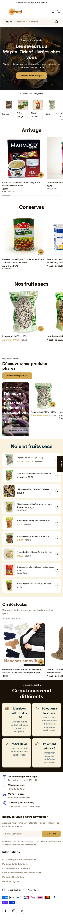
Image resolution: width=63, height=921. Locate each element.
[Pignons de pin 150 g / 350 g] (23, 311)
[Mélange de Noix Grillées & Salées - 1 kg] (9, 491)
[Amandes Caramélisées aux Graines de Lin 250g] (9, 585)
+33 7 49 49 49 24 (16, 789)
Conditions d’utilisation (50, 841)
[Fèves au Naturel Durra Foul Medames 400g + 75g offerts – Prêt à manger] (23, 235)
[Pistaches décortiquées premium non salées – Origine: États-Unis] (9, 507)
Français (32, 890)
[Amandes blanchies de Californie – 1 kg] (9, 554)
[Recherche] (56, 21)
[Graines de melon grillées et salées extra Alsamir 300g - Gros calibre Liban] (9, 570)
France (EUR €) (13, 890)
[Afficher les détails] (57, 475)
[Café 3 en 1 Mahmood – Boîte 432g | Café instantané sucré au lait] (23, 158)
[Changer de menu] (4, 12)
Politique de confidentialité (23, 844)
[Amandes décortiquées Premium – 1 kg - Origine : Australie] (9, 538)
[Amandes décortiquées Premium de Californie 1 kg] (9, 522)
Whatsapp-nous (16, 785)
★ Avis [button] (61, 464)
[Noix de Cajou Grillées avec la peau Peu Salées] (9, 475)
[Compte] (53, 12)
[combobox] (31, 21)
